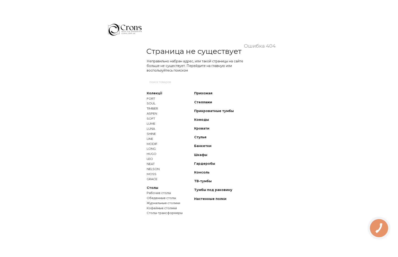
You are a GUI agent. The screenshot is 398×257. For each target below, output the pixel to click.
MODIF (152, 144)
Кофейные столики (162, 208)
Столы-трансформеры (165, 213)
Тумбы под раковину (213, 190)
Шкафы (200, 155)
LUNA (151, 128)
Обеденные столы (161, 198)
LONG (151, 148)
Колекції (154, 93)
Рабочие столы (159, 193)
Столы (152, 188)
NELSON (153, 169)
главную (218, 66)
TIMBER (152, 108)
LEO (150, 159)
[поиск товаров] (249, 81)
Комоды (201, 120)
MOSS (151, 174)
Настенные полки (210, 199)
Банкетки (202, 146)
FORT (151, 98)
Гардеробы (204, 164)
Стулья (200, 137)
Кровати (201, 128)
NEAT (151, 164)
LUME (151, 123)
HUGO (151, 154)
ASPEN (152, 113)
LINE (150, 139)
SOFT (151, 118)
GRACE (152, 179)
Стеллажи (203, 102)
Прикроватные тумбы (214, 111)
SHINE (151, 134)
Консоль (202, 172)
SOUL (151, 103)
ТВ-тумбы (203, 181)
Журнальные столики (163, 203)
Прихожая (203, 93)
